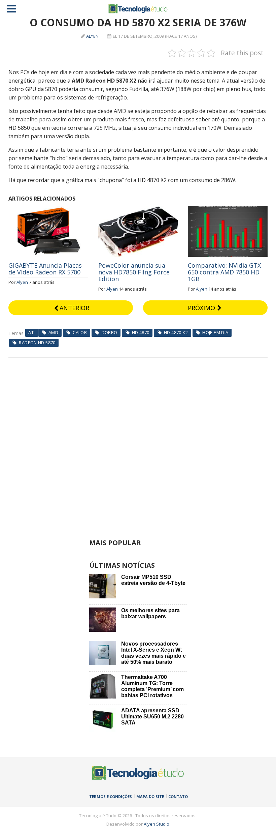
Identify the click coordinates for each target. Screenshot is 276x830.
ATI (31, 332)
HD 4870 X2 (176, 332)
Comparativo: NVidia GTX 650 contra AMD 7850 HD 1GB (224, 272)
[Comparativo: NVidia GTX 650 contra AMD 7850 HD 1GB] (228, 209)
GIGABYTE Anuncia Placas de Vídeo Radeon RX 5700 (45, 268)
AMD (53, 332)
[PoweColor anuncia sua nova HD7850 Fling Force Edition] (138, 209)
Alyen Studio (156, 824)
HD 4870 (140, 332)
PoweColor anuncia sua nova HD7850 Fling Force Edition (134, 272)
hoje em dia (215, 332)
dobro (109, 332)
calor (80, 332)
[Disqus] (138, 442)
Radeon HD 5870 (37, 342)
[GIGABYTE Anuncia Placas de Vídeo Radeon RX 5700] (48, 209)
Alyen (92, 36)
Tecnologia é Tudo (138, 8)
